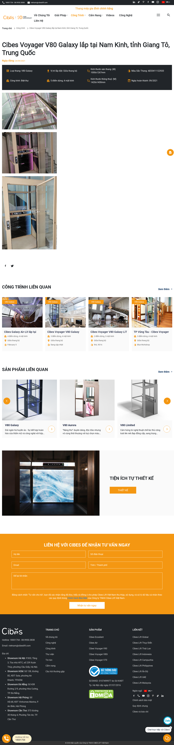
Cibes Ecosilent (96, 637)
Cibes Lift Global (140, 637)
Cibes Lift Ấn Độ (140, 671)
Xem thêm (164, 289)
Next (167, 401)
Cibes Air (93, 643)
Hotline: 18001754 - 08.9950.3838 (18, 640)
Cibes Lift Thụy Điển (142, 643)
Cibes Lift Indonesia (142, 654)
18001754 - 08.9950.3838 (15, 3)
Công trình (77, 15)
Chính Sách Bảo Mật (77, 598)
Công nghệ (125, 15)
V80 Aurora (69, 425)
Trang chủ (7, 28)
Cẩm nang (95, 15)
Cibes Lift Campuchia (143, 660)
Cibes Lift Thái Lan (142, 648)
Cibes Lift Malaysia (142, 683)
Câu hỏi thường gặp (55, 671)
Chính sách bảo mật (142, 700)
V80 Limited (127, 425)
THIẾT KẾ (123, 490)
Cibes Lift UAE (139, 677)
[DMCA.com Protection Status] (101, 694)
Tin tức (49, 660)
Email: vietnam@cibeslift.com (16, 645)
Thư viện (50, 654)
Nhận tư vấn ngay (87, 605)
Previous (6, 401)
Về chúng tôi (42, 15)
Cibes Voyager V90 (98, 648)
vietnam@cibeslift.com (39, 3)
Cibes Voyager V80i (98, 654)
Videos (110, 15)
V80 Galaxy (12, 425)
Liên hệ (38, 20)
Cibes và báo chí (140, 711)
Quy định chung (140, 706)
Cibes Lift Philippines (143, 665)
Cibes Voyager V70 (98, 660)
